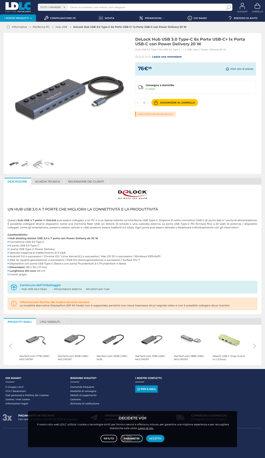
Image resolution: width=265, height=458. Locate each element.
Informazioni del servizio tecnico (155, 114)
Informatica (19, 27)
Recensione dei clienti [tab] (86, 181)
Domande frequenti (82, 386)
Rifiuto (109, 438)
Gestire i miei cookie (17, 399)
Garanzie (75, 399)
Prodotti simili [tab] (20, 322)
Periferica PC (41, 27)
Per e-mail (148, 389)
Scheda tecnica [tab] (47, 181)
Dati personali (13, 395)
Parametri (132, 438)
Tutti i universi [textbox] (50, 7)
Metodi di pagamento (83, 395)
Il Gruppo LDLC (14, 386)
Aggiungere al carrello (177, 102)
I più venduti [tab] (50, 322)
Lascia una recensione (167, 56)
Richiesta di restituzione (84, 403)
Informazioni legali (16, 403)
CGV (7, 391)
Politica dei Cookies (37, 395)
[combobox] (53, 7)
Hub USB (61, 27)
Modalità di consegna (83, 391)
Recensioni (19, 391)
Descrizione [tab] (17, 181)
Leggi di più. (146, 428)
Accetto (155, 438)
